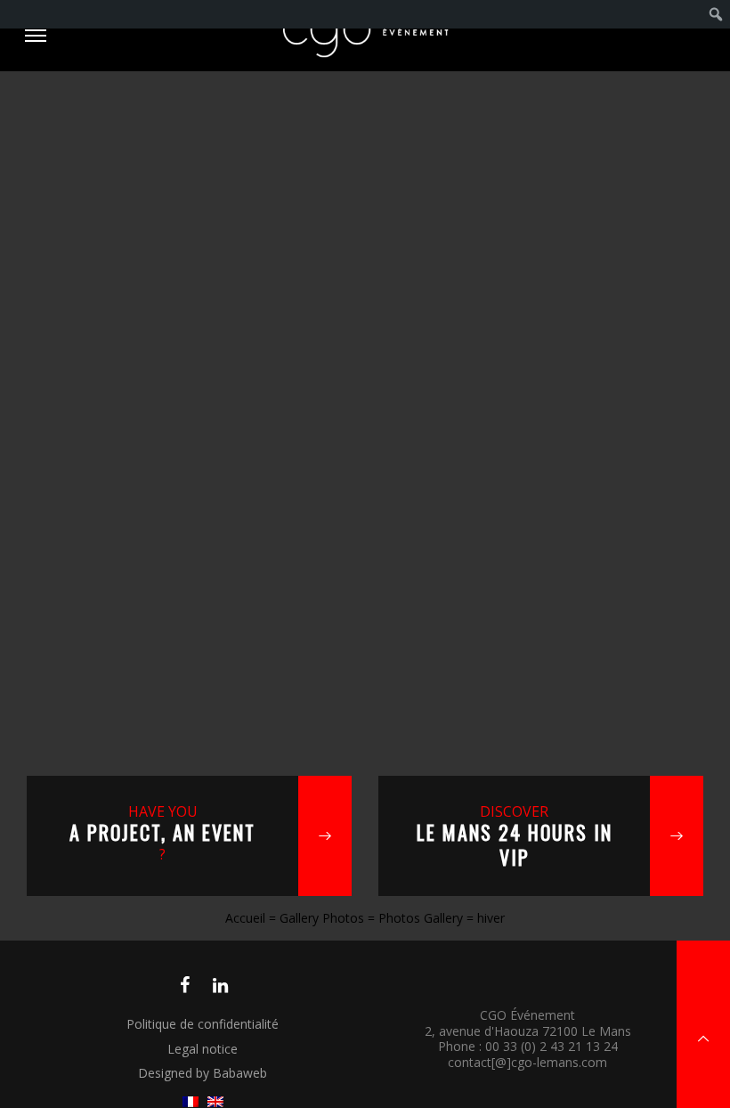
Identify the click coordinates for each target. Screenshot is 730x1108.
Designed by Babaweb (202, 1072)
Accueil (245, 917)
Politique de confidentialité (202, 1023)
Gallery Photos (322, 917)
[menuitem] (716, 14)
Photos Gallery (420, 917)
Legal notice (202, 1048)
